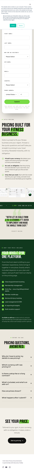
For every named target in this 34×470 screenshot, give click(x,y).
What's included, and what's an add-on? (14, 383)
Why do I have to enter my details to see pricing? (12, 357)
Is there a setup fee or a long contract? (13, 375)
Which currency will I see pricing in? (12, 366)
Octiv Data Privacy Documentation (12, 461)
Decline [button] (21, 25)
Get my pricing (17, 440)
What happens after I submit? (14, 398)
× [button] (30, 4)
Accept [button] (13, 25)
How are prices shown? (11, 391)
